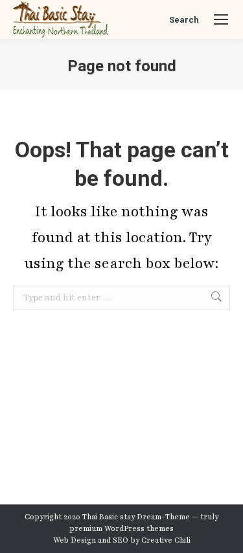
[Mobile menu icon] (221, 19)
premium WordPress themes (121, 528)
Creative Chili (166, 540)
